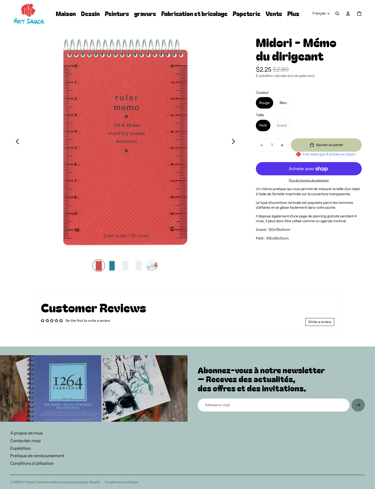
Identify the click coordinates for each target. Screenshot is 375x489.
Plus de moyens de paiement (309, 180)
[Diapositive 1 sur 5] (98, 265)
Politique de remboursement (37, 455)
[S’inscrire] (358, 405)
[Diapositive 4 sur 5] (138, 265)
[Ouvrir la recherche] (337, 13)
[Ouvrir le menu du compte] (348, 13)
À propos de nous (26, 432)
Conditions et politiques (122, 482)
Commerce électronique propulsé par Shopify (68, 482)
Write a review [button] (319, 322)
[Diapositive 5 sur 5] (151, 265)
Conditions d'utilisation (32, 463)
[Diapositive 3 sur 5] (125, 265)
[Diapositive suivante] (235, 142)
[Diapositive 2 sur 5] (112, 265)
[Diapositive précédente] (16, 142)
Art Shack (28, 482)
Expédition (20, 448)
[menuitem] (293, 13)
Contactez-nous (25, 440)
